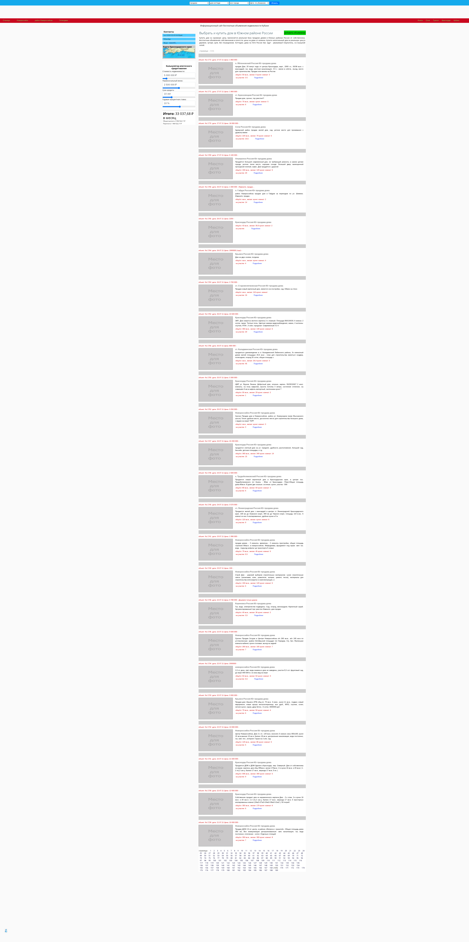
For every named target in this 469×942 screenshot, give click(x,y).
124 (238, 863)
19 (281, 850)
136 (201, 865)
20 (286, 850)
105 (241, 860)
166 (260, 868)
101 (219, 860)
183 (244, 870)
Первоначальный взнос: (172, 81)
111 (273, 860)
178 (217, 870)
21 (290, 850)
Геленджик (63, 20)
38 (258, 853)
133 (287, 863)
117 (201, 863)
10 (242, 850)
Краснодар (446, 20)
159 (222, 868)
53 (218, 855)
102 (225, 860)
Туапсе (436, 20)
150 (276, 865)
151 (281, 865)
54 (223, 855)
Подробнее (258, 78)
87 (262, 858)
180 (228, 870)
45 (289, 853)
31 (227, 853)
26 (205, 853)
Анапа (420, 20)
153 (292, 865)
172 (292, 868)
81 (236, 858)
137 (206, 865)
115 (295, 860)
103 (230, 860)
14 (260, 850)
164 (249, 868)
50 (205, 855)
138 (212, 865)
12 (251, 850)
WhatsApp (167, 39)
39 (262, 853)
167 (265, 868)
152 (287, 865)
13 (255, 850)
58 (240, 855)
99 (210, 860)
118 (206, 863)
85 (254, 858)
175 (201, 870)
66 (276, 855)
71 (297, 855)
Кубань (456, 20)
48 (302, 853)
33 (236, 853)
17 (273, 850)
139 (217, 865)
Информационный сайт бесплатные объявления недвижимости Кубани (234, 25)
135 (298, 863)
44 (284, 853)
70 (293, 855)
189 (276, 870)
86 (258, 858)
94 (293, 858)
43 (280, 853)
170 (281, 868)
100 (214, 860)
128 (260, 863)
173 (297, 868)
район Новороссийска (44, 20)
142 (233, 865)
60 (249, 855)
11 (246, 850)
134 (292, 863)
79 (227, 858)
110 (268, 860)
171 (287, 868)
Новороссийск (22, 20)
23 (299, 850)
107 (252, 860)
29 (218, 853)
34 (240, 853)
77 (218, 858)
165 (255, 868)
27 (210, 853)
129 (265, 863)
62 (258, 855)
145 (249, 865)
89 (271, 858)
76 (214, 858)
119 (212, 863)
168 (271, 868)
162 (238, 868)
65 (271, 855)
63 (262, 855)
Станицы (6, 20)
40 (267, 853)
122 (228, 863)
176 (206, 870)
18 (277, 850)
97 (201, 860)
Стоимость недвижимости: (173, 71)
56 (232, 855)
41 (271, 853)
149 (271, 865)
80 (232, 858)
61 (254, 855)
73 (201, 858)
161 (233, 868)
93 (289, 858)
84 (249, 858)
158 (217, 868)
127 (255, 863)
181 (233, 870)
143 (238, 865)
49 (201, 855)
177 (212, 870)
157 (212, 868)
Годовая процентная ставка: (174, 99)
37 (254, 853)
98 (205, 860)
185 (255, 870)
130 (271, 863)
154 (298, 865)
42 (276, 853)
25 (201, 853)
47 (297, 853)
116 (300, 860)
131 (276, 863)
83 (245, 858)
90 (276, 858)
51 (210, 855)
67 (280, 855)
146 (255, 865)
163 (244, 868)
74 (205, 858)
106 (246, 860)
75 (210, 858)
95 (297, 858)
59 (245, 855)
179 (222, 870)
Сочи (428, 20)
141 (228, 865)
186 (260, 870)
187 (265, 870)
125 (244, 863)
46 (293, 853)
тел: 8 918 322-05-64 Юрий (173, 35)
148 (265, 865)
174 (303, 868)
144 (244, 865)
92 (284, 858)
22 (295, 850)
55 (227, 855)
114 (289, 860)
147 (260, 865)
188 (271, 870)
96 (302, 858)
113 (284, 860)
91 (280, 858)
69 (289, 855)
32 (232, 853)
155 (201, 868)
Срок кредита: (168, 90)
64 (267, 855)
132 (281, 863)
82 (240, 858)
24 (303, 850)
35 (245, 853)
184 (249, 870)
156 (206, 868)
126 (249, 863)
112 (278, 860)
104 (235, 860)
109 (262, 860)
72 (302, 855)
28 (214, 853)
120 (217, 863)
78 (223, 858)
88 (267, 858)
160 (228, 868)
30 (223, 853)
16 (268, 850)
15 (264, 850)
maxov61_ (172, 43)
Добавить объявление (295, 32)
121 (222, 863)
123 (233, 863)
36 (249, 853)
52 (214, 855)
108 (257, 860)
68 (284, 855)
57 (236, 855)
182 (238, 870)
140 (222, 865)
